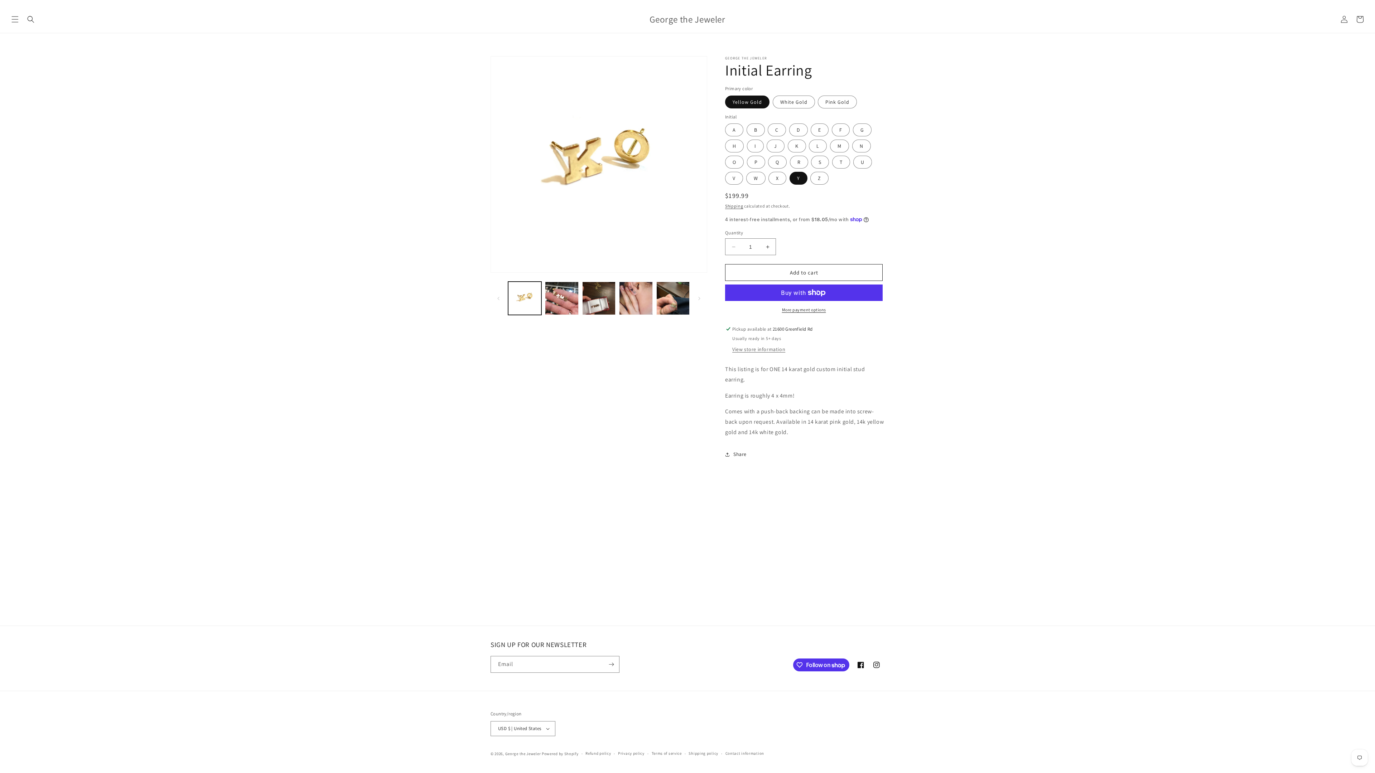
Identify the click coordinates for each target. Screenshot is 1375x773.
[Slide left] (498, 298)
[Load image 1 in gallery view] (524, 298)
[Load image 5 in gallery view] (673, 298)
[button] (15, 19)
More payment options (804, 309)
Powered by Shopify (560, 753)
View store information (758, 349)
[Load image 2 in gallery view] (561, 298)
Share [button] (740, 454)
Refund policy (598, 753)
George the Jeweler (523, 753)
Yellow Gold (747, 102)
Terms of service (667, 753)
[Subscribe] (611, 664)
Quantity (734, 233)
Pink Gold (837, 102)
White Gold (793, 102)
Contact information (744, 753)
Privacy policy (631, 753)
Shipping (734, 206)
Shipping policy (703, 753)
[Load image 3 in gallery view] (599, 298)
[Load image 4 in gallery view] (635, 298)
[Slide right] (699, 298)
